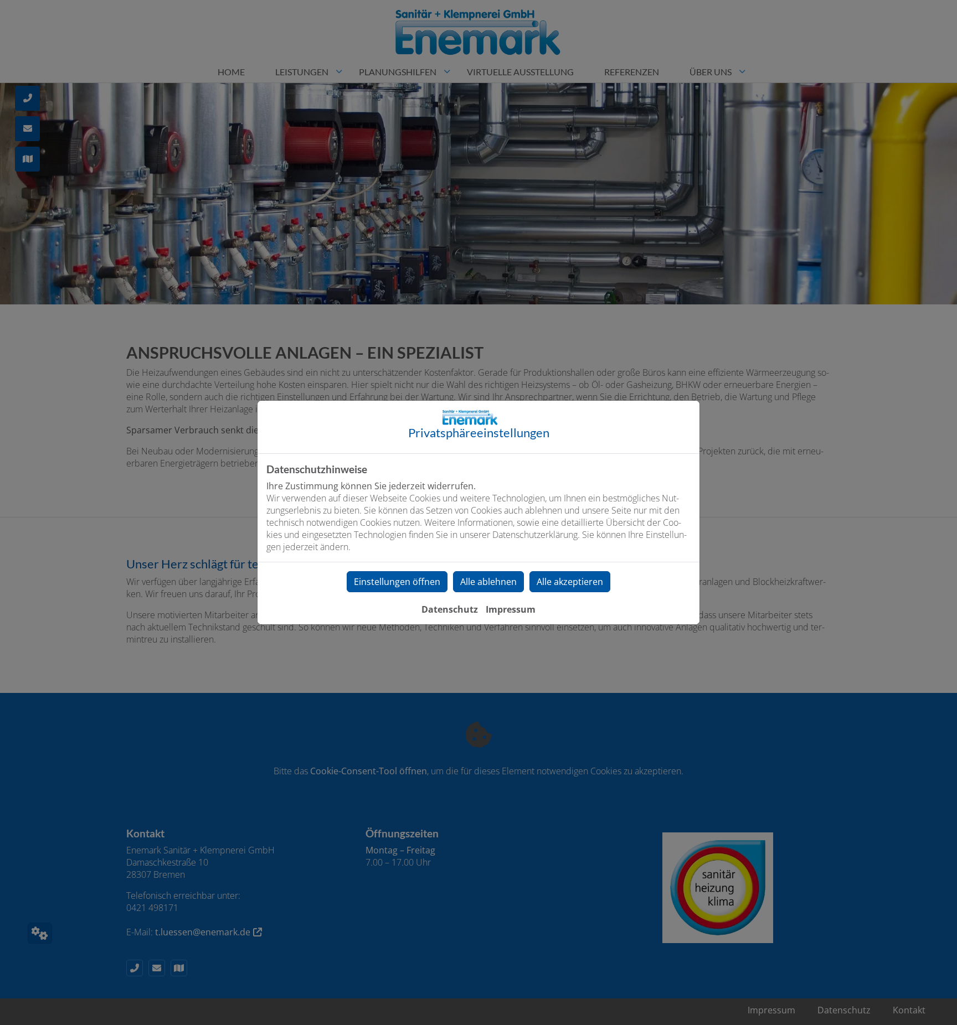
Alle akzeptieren (570, 582)
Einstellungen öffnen (397, 582)
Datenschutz (449, 609)
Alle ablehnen (488, 582)
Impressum (511, 609)
